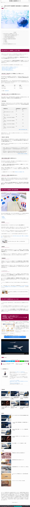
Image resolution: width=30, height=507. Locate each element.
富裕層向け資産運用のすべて (15, 0)
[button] (15, 346)
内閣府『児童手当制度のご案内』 (23, 129)
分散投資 (6, 357)
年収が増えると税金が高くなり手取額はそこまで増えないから (12, 34)
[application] (15, 347)
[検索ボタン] (29, 1)
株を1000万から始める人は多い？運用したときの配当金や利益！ (16, 241)
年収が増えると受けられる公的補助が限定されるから (11, 35)
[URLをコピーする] (26, 361)
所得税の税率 (7, 90)
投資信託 (6, 40)
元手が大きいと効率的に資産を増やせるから (10, 37)
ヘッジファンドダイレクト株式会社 (5, 376)
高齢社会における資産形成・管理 (19, 171)
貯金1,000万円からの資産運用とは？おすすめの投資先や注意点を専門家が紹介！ (18, 292)
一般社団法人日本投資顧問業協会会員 (15, 383)
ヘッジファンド (6, 42)
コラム (2, 8)
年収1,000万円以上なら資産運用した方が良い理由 (10, 33)
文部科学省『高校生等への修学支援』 (23, 153)
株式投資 (6, 39)
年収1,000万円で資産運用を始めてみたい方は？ (10, 43)
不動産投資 (6, 41)
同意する (15, 506)
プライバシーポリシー (19, 506)
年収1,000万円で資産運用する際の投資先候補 (10, 38)
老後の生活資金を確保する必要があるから (9, 36)
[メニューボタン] (1, 1)
